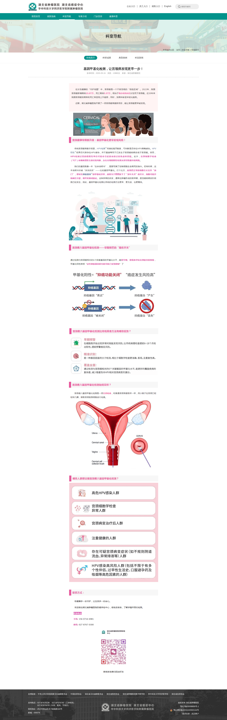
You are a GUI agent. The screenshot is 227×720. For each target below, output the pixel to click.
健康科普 (113, 16)
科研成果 (107, 58)
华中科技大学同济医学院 (158, 694)
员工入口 (143, 6)
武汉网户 (195, 714)
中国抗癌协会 (76, 694)
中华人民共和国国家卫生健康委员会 (52, 694)
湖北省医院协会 (113, 694)
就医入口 (156, 6)
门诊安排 (98, 16)
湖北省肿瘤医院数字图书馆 (134, 694)
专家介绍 (82, 16)
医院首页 (36, 16)
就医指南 (51, 16)
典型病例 (123, 58)
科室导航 (67, 16)
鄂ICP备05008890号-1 (189, 706)
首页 (178, 50)
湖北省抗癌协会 (178, 694)
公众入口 (131, 6)
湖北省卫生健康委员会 (94, 694)
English (167, 6)
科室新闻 (139, 58)
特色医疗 (195, 50)
